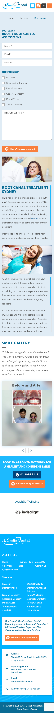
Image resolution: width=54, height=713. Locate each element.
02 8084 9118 (29, 474)
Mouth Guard (8, 603)
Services (24, 18)
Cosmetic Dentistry (36, 599)
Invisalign (10, 78)
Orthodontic (33, 611)
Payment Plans (26, 562)
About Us (40, 562)
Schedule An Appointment (29, 484)
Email (14, 678)
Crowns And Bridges (16, 83)
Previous (23, 450)
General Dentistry (15, 94)
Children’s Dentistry (11, 599)
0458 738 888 (34, 689)
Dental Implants (14, 89)
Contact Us (40, 566)
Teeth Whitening (14, 105)
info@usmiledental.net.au (22, 682)
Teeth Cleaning (34, 603)
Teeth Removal (9, 607)
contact (34, 219)
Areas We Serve (10, 570)
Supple (34, 709)
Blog (21, 566)
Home (11, 18)
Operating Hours (19, 667)
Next (31, 450)
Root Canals (35, 607)
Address (15, 654)
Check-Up (7, 611)
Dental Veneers (13, 99)
